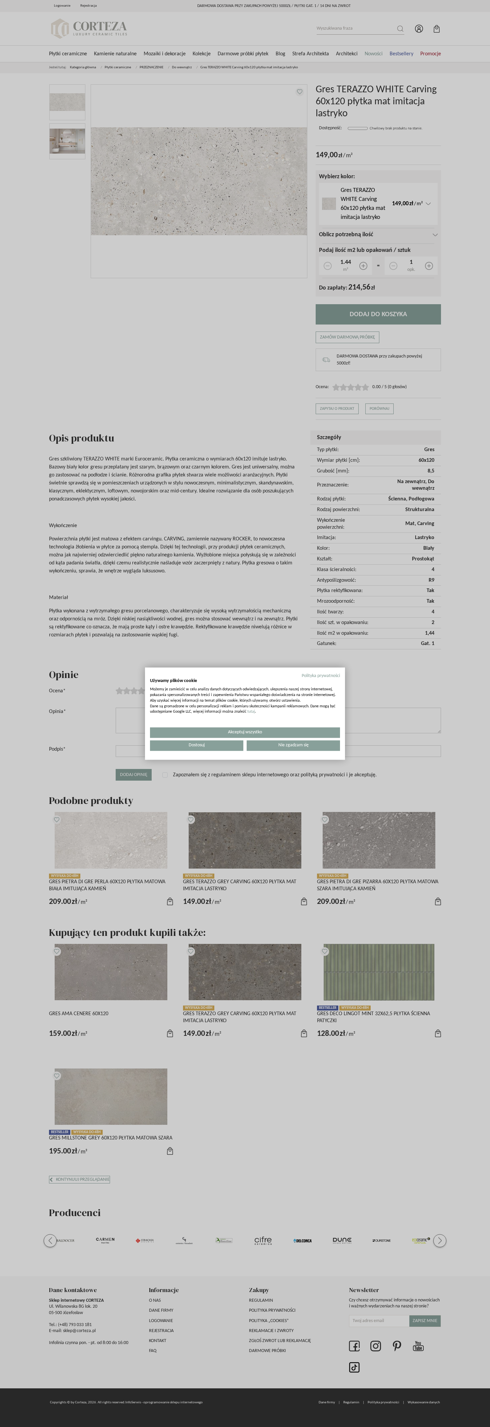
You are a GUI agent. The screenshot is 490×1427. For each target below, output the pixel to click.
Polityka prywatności (321, 676)
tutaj (251, 712)
